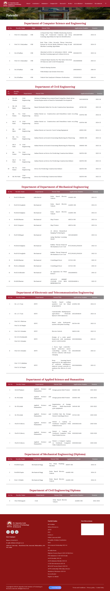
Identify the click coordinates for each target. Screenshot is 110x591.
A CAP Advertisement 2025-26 (56, 563)
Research (62, 3)
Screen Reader (52, 574)
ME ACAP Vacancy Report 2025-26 (57, 566)
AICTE (49, 529)
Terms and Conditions (79, 587)
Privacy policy (91, 587)
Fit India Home (52, 550)
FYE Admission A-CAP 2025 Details (58, 555)
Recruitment (98, 3)
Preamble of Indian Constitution (57, 540)
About (28, 3)
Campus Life (53, 3)
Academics (35, 3)
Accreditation (78, 3)
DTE (49, 532)
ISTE (49, 542)
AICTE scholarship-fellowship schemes (59, 568)
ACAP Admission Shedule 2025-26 (57, 561)
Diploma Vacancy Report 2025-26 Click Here (60, 553)
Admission (44, 3)
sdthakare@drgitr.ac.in (17, 543)
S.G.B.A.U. (50, 535)
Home (7, 11)
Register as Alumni (53, 576)
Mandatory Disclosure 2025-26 (56, 571)
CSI (49, 548)
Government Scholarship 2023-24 (57, 545)
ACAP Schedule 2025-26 (54, 558)
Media (70, 3)
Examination (88, 3)
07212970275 (14, 540)
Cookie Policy (100, 587)
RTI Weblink (51, 524)
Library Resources (53, 527)
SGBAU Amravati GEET (54, 537)
